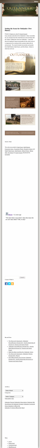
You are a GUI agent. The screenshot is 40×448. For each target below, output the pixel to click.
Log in (10, 441)
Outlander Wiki (31, 402)
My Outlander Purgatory (18, 404)
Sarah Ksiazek (23, 34)
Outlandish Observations (21, 402)
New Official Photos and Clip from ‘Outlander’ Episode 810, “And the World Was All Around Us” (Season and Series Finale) (21, 359)
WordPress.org (12, 447)
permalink (7, 154)
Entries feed (12, 443)
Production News (9, 149)
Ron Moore (10, 152)
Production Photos (18, 149)
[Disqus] (20, 185)
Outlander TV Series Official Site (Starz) (15, 408)
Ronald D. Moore (28, 149)
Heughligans (8, 404)
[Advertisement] (16, 297)
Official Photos (25, 151)
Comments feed (13, 445)
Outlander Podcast (9, 402)
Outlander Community (29, 404)
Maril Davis (20, 147)
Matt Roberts (27, 147)
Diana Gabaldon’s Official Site (12, 406)
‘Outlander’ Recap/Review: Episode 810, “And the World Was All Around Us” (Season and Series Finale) (21, 348)
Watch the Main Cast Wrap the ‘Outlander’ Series (21, 352)
